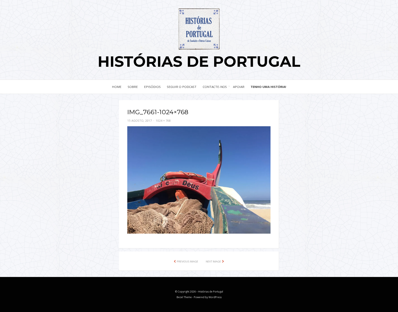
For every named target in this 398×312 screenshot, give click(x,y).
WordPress (215, 297)
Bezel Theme (184, 297)
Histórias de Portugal (199, 61)
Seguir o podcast (182, 87)
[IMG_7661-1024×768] (199, 179)
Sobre (133, 87)
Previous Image (187, 261)
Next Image (213, 261)
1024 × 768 (163, 121)
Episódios (152, 87)
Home (116, 87)
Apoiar (238, 87)
